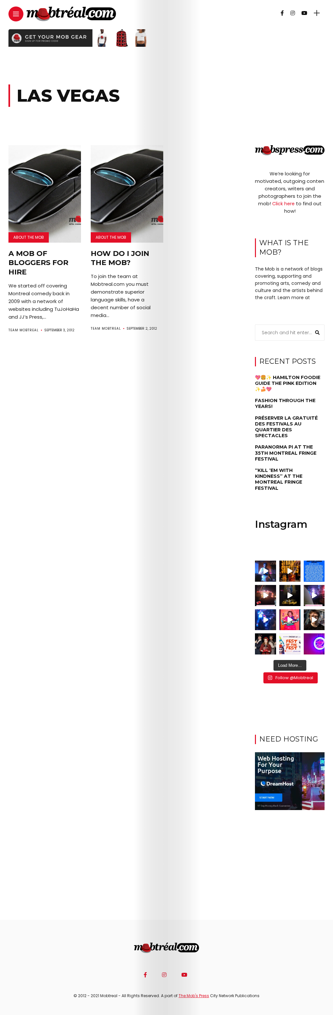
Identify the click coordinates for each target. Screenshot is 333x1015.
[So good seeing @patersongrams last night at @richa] (314, 595)
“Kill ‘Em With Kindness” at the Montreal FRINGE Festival (278, 479)
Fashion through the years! (285, 403)
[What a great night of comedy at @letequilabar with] (265, 571)
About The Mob (28, 237)
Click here (283, 203)
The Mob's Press (194, 995)
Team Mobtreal (23, 330)
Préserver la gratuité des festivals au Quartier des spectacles (286, 427)
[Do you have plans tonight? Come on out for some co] (289, 571)
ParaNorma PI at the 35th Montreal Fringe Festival (285, 453)
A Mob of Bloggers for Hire (38, 262)
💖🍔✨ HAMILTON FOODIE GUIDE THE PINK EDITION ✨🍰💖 (287, 383)
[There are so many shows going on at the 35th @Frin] (314, 619)
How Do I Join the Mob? (120, 258)
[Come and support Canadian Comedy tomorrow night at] (289, 595)
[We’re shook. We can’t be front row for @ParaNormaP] (289, 619)
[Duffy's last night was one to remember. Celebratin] (265, 619)
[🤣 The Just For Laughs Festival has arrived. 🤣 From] (314, 571)
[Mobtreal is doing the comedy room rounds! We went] (314, 643)
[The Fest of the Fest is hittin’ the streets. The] (289, 643)
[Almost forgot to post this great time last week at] (265, 595)
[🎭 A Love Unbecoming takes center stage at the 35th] (265, 643)
